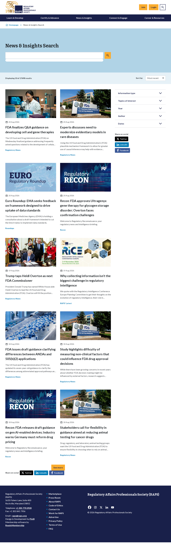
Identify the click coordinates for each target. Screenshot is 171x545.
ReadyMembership (14, 525)
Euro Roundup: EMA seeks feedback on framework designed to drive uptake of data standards (30, 205)
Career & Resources (154, 18)
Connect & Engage (118, 18)
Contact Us (54, 509)
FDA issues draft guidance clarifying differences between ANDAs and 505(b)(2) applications (30, 354)
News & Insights (84, 18)
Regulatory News (13, 150)
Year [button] (120, 108)
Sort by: (139, 78)
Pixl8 (32, 519)
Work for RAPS (56, 513)
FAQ (51, 528)
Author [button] (121, 116)
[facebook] (90, 507)
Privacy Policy (56, 521)
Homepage (13, 25)
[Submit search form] (108, 55)
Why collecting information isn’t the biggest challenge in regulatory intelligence (85, 280)
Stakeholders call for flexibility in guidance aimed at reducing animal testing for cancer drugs (84, 432)
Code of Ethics (56, 505)
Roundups (9, 228)
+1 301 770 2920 (24, 508)
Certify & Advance (50, 18)
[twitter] (101, 507)
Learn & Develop (15, 18)
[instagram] (95, 507)
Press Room (55, 497)
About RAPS (55, 501)
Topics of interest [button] (127, 100)
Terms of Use (55, 525)
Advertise (54, 517)
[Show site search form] (163, 7)
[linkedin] (107, 507)
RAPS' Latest (66, 303)
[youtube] (112, 507)
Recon (63, 230)
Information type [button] (126, 93)
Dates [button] (121, 123)
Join (143, 7)
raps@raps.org (19, 515)
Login (153, 7)
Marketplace (55, 494)
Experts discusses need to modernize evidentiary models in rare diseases (83, 132)
